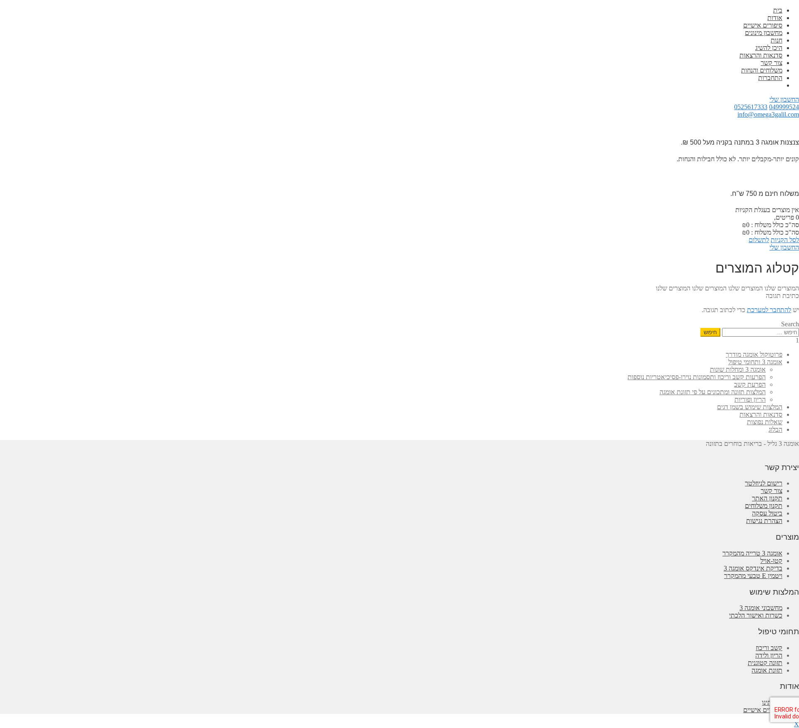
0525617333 (750, 106)
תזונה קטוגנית (765, 662)
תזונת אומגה (767, 670)
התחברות (770, 77)
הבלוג (775, 429)
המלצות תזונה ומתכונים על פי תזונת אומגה (713, 391)
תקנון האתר (767, 498)
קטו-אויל (771, 560)
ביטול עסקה (767, 513)
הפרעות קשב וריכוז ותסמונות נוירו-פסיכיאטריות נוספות (697, 376)
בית (777, 10)
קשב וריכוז (769, 647)
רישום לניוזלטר (763, 483)
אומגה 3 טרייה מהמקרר (752, 553)
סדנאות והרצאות (760, 55)
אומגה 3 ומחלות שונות (738, 369)
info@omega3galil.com (768, 114)
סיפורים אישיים (762, 25)
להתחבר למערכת (769, 309)
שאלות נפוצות (764, 421)
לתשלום (759, 239)
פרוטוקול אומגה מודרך (754, 354)
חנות (776, 40)
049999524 (784, 106)
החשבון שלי (784, 99)
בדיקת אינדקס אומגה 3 (753, 568)
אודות (774, 17)
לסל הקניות (785, 239)
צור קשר (771, 62)
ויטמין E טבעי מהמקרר (753, 575)
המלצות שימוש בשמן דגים (749, 406)
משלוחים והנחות (761, 70)
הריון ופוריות (750, 399)
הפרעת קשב (750, 384)
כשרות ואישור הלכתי (755, 615)
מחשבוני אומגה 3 (760, 607)
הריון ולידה (768, 655)
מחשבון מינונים (763, 32)
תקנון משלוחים (763, 505)
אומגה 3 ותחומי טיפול (755, 361)
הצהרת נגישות (764, 520)
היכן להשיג (768, 47)
